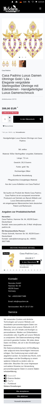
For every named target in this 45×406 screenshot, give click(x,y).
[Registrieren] (17, 2)
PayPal (10, 381)
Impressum (33, 364)
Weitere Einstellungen (12, 386)
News (2, 1)
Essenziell (12, 376)
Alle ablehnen (22, 396)
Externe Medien (14, 378)
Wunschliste (8, 126)
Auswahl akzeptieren (22, 401)
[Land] (20, 2)
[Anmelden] (12, 2)
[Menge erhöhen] (9, 117)
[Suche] (29, 2)
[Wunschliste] (32, 2)
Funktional (12, 384)
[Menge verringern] (9, 121)
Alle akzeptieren (22, 391)
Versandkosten (20, 132)
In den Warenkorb (27, 119)
